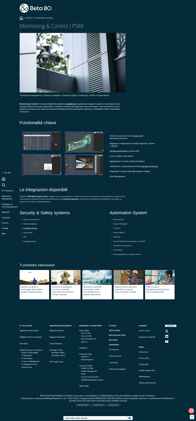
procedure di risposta (149, 166)
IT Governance (27, 358)
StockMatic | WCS (58, 355)
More (4, 234)
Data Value (24, 344)
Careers (5, 223)
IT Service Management (30, 361)
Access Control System (90, 377)
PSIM (92, 95)
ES (9, 173)
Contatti (5, 228)
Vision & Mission (115, 356)
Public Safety (84, 330)
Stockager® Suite (55, 350)
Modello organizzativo (147, 370)
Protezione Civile (85, 354)
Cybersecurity (26, 367)
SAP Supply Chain (56, 362)
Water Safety (84, 386)
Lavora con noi (144, 330)
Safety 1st (85, 357)
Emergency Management (31, 95)
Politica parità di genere (147, 383)
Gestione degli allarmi (118, 151)
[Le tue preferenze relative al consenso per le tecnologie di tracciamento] (192, 417)
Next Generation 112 (88, 339)
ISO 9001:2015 (75, 401)
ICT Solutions (7, 191)
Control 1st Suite (87, 368)
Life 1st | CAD (86, 336)
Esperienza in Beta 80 (147, 337)
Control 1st (83, 95)
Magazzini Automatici (57, 337)
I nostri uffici (113, 363)
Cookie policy (144, 364)
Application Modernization (29, 330)
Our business (114, 350)
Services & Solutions (51, 95)
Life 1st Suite (86, 333)
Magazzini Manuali (56, 330)
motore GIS (137, 136)
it (3, 173)
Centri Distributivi (55, 344)
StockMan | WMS (57, 353)
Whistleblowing (144, 376)
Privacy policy (144, 358)
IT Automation (26, 355)
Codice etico (143, 352)
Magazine (6, 212)
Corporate (6, 218)
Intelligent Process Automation (31, 337)
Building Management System (92, 380)
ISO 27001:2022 (89, 401)
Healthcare (83, 348)
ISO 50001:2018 (103, 401)
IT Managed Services (29, 364)
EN (6, 173)
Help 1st (84, 342)
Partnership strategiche (117, 369)
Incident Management (89, 371)
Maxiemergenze (87, 360)
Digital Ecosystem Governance (31, 350)
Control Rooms (103, 95)
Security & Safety (69, 95)
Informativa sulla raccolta (76, 418)
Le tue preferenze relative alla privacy (108, 418)
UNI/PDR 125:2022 (119, 401)
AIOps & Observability (29, 353)
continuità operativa (70, 199)
